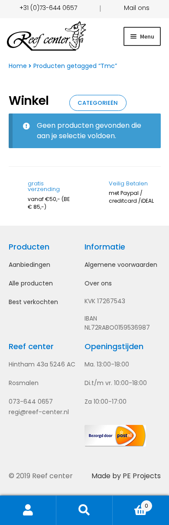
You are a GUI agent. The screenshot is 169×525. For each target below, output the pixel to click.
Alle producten (31, 283)
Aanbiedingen (29, 264)
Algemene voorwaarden (120, 264)
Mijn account (28, 510)
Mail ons (137, 7)
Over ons (98, 283)
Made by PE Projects (126, 476)
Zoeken (84, 510)
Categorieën (98, 103)
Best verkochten (33, 302)
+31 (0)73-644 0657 (48, 7)
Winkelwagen (130, 502)
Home (18, 66)
